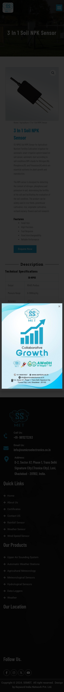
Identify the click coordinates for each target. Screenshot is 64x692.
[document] (32, 346)
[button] (59, 306)
